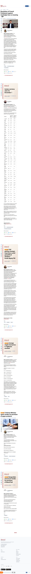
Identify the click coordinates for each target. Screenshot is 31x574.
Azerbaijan (8, 322)
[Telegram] (8, 566)
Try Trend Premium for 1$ (9, 75)
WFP (8, 396)
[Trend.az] (3, 6)
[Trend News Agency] (3, 540)
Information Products (3, 559)
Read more (8, 31)
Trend (8, 107)
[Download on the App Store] (3, 569)
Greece (12, 322)
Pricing (2, 558)
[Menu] (29, 6)
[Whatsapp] (1, 566)
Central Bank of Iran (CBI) (10, 227)
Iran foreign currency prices (7, 228)
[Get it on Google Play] (8, 569)
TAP (4, 322)
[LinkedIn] (10, 566)
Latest (1, 550)
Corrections (17, 555)
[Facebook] (3, 566)
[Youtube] (6, 566)
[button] (1, 20)
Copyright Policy (18, 560)
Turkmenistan (6, 456)
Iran (4, 227)
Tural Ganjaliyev (6, 67)
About (17, 550)
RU (29, 572)
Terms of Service (18, 558)
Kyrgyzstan (5, 515)
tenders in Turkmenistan (12, 456)
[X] (5, 566)
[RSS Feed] (11, 566)
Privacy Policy (17, 559)
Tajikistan (5, 396)
